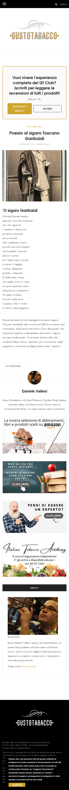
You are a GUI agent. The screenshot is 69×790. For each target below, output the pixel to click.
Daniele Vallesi (43, 144)
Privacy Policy (9, 748)
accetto (17, 784)
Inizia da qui (29, 666)
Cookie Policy (23, 748)
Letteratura (34, 127)
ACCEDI (47, 108)
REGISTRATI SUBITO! (20, 108)
